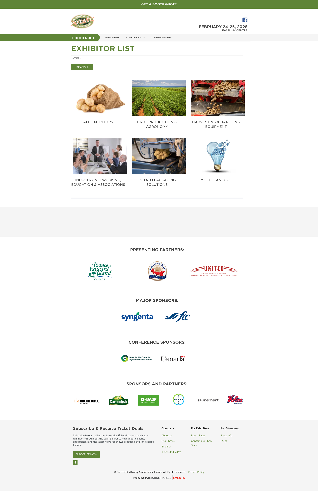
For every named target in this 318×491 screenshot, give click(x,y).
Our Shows (168, 441)
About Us (167, 435)
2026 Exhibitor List (136, 37)
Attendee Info (112, 37)
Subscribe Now (86, 454)
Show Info (226, 435)
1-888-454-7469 (171, 452)
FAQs (223, 441)
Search (82, 67)
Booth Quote (84, 38)
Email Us (166, 446)
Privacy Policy (196, 472)
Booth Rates (198, 435)
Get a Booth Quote (159, 4)
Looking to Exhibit (162, 37)
